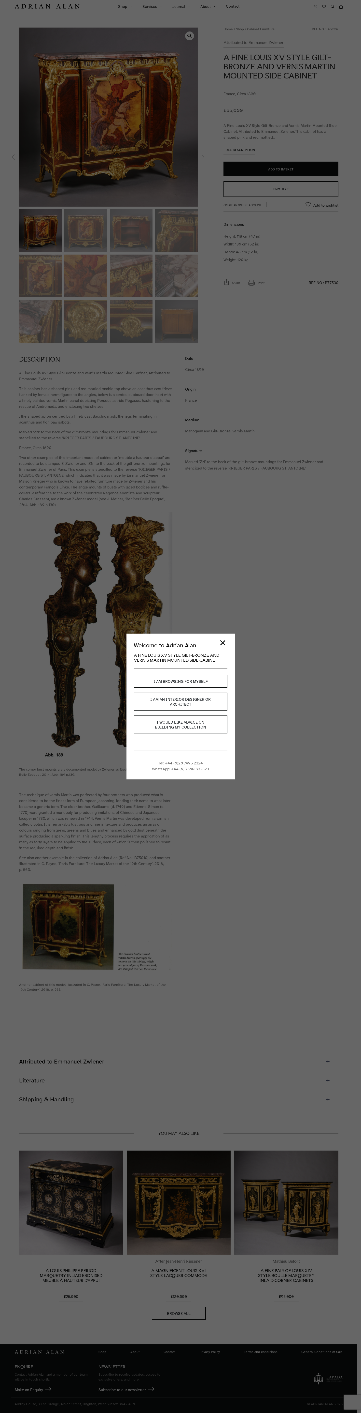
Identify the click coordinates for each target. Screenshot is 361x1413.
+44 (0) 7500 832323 (190, 769)
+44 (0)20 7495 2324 (184, 763)
